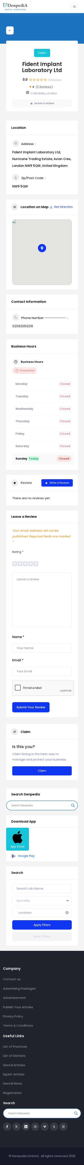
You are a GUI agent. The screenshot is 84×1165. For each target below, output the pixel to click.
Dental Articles (14, 1065)
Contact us (11, 979)
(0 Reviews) (44, 86)
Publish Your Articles (18, 1007)
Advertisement (14, 998)
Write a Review (59, 483)
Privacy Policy (13, 1016)
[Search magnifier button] (73, 805)
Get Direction (63, 207)
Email (17, 660)
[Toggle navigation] (74, 6)
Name (18, 637)
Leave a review (44, 103)
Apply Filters (42, 925)
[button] (42, 248)
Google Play (26, 856)
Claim (42, 53)
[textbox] (23, 900)
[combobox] (42, 900)
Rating (17, 552)
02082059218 (22, 326)
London (51, 93)
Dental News (12, 1083)
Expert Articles (13, 1074)
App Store (17, 846)
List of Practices (15, 1046)
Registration (12, 1093)
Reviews (55, 80)
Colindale (37, 93)
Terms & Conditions (18, 1025)
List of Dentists (14, 1056)
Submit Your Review (31, 707)
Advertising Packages (19, 988)
